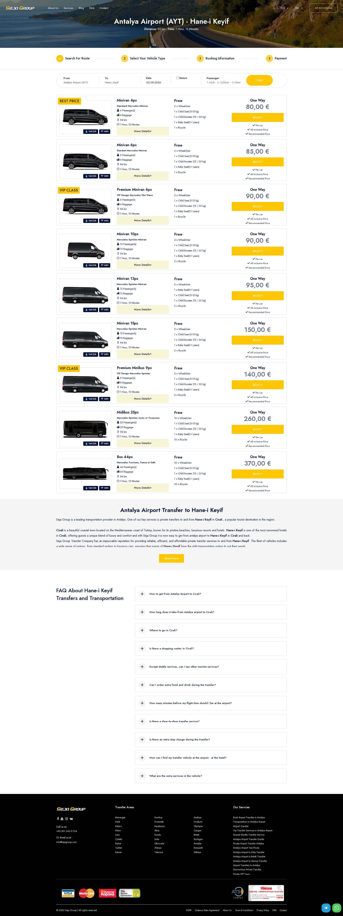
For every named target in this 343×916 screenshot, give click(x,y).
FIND (260, 80)
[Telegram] (326, 908)
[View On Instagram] (66, 819)
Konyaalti (198, 847)
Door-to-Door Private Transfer (247, 869)
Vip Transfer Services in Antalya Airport (252, 830)
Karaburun (160, 826)
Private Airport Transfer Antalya (248, 843)
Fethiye (197, 852)
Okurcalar (159, 843)
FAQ (274, 910)
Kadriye (197, 817)
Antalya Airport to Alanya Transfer (250, 861)
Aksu (157, 830)
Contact (283, 910)
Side (157, 839)
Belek (196, 834)
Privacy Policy (263, 910)
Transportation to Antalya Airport (249, 821)
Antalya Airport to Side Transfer (248, 852)
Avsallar (198, 843)
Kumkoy (158, 817)
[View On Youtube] (62, 819)
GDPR (189, 910)
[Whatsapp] (336, 908)
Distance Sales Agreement (207, 910)
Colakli (118, 839)
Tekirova (159, 852)
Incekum (198, 821)
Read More (171, 558)
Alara (118, 830)
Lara (117, 834)
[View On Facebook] (58, 819)
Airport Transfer (240, 826)
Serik (117, 821)
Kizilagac (198, 839)
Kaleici (118, 826)
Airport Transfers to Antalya (246, 865)
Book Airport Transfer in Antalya (249, 817)
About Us (227, 910)
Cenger (197, 830)
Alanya (158, 847)
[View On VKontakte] (71, 819)
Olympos (198, 826)
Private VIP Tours (241, 874)
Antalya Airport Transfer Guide (248, 839)
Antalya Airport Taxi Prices (246, 847)
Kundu (158, 834)
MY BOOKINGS (323, 8)
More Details (142, 131)
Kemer (118, 852)
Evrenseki (159, 821)
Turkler (118, 847)
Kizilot (118, 843)
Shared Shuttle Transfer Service (248, 834)
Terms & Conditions (244, 910)
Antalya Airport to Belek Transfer (249, 856)
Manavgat (120, 817)
